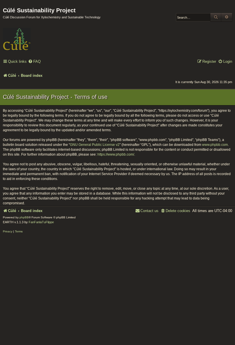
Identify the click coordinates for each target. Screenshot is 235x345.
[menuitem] (34, 62)
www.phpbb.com (215, 145)
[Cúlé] (40, 35)
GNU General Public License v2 (95, 145)
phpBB (24, 217)
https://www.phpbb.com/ (115, 154)
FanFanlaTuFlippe (41, 222)
